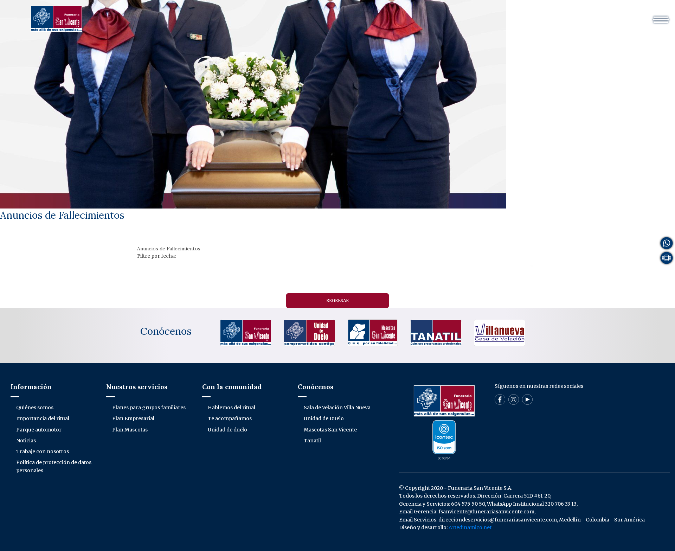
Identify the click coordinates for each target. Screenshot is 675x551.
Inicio (225, 15)
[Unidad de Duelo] (309, 332)
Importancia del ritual (42, 418)
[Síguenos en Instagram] (513, 399)
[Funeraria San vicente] (245, 332)
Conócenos (166, 331)
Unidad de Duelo (324, 418)
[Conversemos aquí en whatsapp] (666, 242)
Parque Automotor (388, 15)
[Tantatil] (436, 332)
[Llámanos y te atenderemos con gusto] (666, 257)
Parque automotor (39, 430)
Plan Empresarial (133, 418)
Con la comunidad (446, 15)
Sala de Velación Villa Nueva (337, 407)
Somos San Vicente (268, 15)
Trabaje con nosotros (42, 451)
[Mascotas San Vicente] (372, 332)
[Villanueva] (499, 332)
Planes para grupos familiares (149, 407)
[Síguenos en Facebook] (500, 399)
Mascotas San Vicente (330, 430)
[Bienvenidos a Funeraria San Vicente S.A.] (56, 18)
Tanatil (312, 440)
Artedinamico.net (470, 527)
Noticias (26, 440)
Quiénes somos (34, 407)
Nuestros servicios (328, 15)
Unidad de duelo (227, 430)
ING (547, 15)
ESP (528, 15)
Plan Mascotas (130, 430)
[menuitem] (224, 15)
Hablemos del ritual (231, 407)
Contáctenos (497, 15)
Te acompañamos (230, 418)
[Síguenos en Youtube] (527, 399)
